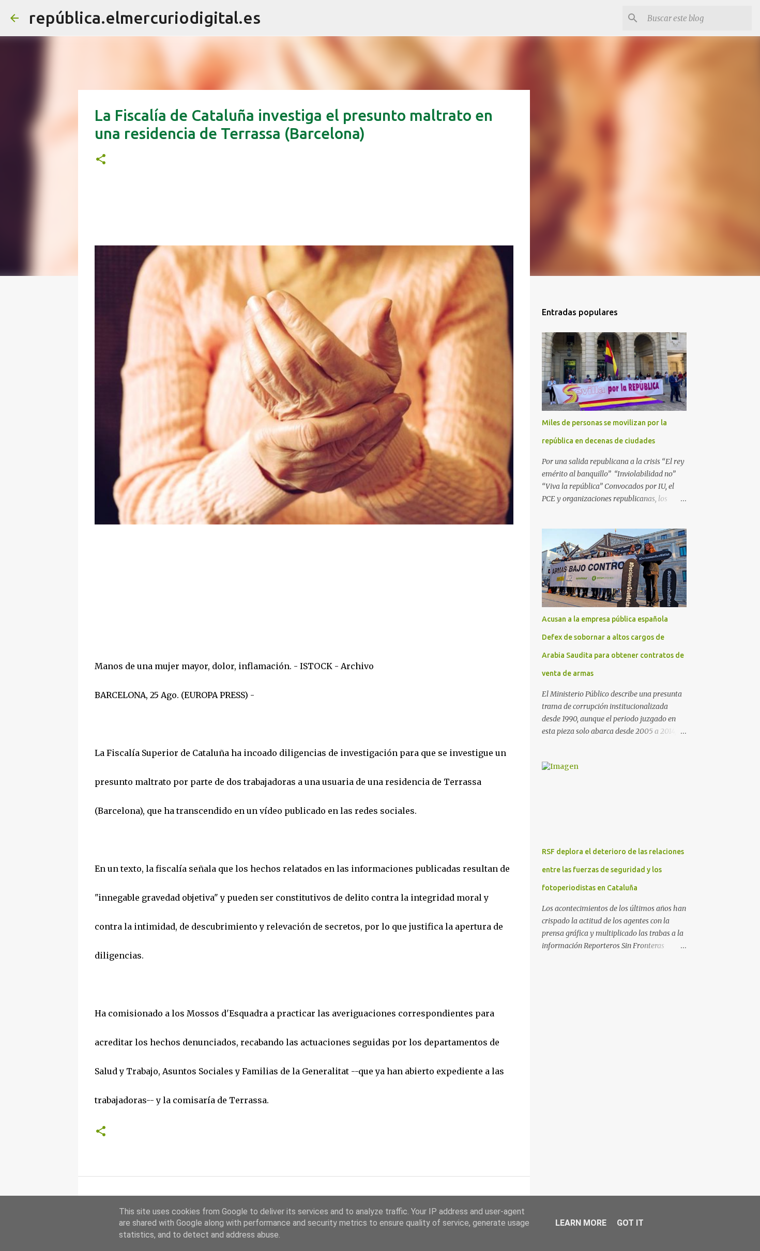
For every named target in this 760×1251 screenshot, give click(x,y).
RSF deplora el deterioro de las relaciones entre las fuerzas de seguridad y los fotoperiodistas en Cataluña (613, 869)
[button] (101, 160)
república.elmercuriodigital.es (145, 17)
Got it (630, 1223)
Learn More (580, 1223)
